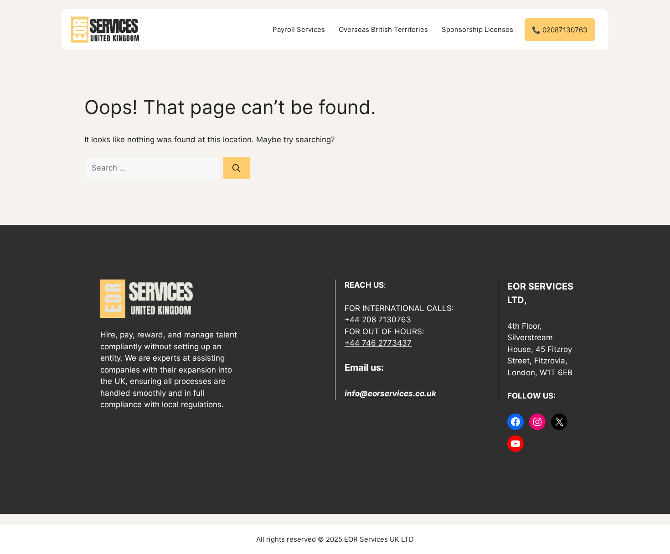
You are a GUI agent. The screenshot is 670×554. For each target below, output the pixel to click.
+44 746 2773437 (378, 342)
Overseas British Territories (383, 29)
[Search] (236, 168)
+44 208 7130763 (378, 319)
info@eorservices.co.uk (390, 393)
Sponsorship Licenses (477, 29)
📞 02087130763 (560, 30)
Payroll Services (299, 29)
